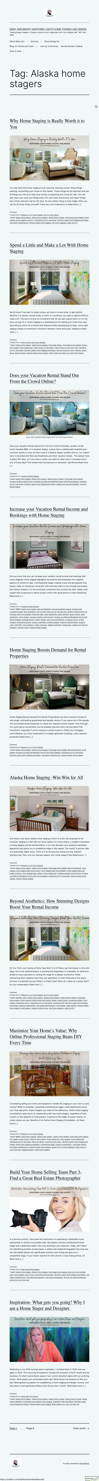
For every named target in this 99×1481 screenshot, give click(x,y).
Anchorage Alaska (55, 345)
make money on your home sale (66, 348)
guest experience (50, 614)
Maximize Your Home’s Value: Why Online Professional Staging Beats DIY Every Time (46, 1036)
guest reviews (75, 614)
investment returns (23, 1003)
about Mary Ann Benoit (29, 1396)
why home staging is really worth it (64, 223)
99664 (18, 609)
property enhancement (27, 1006)
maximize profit (58, 1003)
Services (34, 41)
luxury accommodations (55, 620)
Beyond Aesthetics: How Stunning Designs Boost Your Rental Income (49, 904)
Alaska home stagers (23, 217)
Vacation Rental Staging (30, 476)
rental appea (60, 1006)
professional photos (24, 622)
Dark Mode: (90, 1478)
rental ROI (18, 625)
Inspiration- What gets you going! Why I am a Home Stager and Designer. (47, 1305)
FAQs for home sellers (38, 1139)
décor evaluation (29, 612)
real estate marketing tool (19, 223)
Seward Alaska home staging (40, 223)
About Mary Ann (17, 41)
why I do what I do (72, 1404)
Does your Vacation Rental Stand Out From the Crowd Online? (44, 378)
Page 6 (30, 1428)
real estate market (79, 1144)
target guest (66, 625)
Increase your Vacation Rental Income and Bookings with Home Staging (49, 512)
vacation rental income (39, 1008)
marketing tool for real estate (45, 220)
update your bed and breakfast (67, 484)
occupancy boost (71, 620)
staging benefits (28, 1150)
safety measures (41, 625)
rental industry (71, 1006)
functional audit (38, 614)
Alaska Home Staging (40, 217)
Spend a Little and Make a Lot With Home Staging (49, 248)
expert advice (24, 1139)
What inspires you (58, 1404)
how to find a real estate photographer (39, 1275)
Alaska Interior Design (73, 1399)
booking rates (77, 609)
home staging (24, 617)
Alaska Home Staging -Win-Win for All (46, 777)
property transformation (69, 622)
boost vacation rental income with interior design (38, 1000)
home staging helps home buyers (28, 871)
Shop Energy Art (51, 41)
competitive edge (16, 612)
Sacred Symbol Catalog (71, 46)
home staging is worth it (25, 220)
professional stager (48, 1144)
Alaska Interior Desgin (56, 217)
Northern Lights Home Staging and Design (72, 220)
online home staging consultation (28, 1144)
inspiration (57, 1402)
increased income (27, 620)
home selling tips (53, 1139)
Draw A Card (15, 51)
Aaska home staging (23, 479)
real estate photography (54, 1277)
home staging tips (26, 348)
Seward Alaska (20, 353)
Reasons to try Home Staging (32, 215)
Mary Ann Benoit (38, 1142)
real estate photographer (35, 1277)
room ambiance (28, 625)
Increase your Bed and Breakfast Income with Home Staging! (56, 482)
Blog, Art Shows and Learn (22, 46)
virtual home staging (42, 1150)
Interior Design (40, 620)
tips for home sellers (51, 215)
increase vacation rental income (21, 482)
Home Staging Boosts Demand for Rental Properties (48, 652)
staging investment (54, 625)
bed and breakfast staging (61, 609)
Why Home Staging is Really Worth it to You (47, 123)
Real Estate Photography (30, 1269)
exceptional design (75, 1000)
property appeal (53, 622)
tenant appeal (25, 1008)
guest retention (63, 614)
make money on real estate (44, 348)
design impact (62, 1000)
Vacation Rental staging (38, 628)
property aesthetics (39, 622)
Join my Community (49, 46)
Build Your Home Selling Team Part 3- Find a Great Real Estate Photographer (46, 1175)
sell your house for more (65, 350)
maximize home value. (53, 1142)
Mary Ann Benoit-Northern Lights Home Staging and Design (48, 29)
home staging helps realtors (32, 873)
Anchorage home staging (74, 217)
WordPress (84, 1463)
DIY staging (14, 1139)
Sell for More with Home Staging (33, 342)
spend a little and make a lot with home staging (66, 353)
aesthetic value (21, 998)
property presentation (64, 1144)
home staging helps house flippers (53, 871)
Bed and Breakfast (44, 609)
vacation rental (22, 628)
